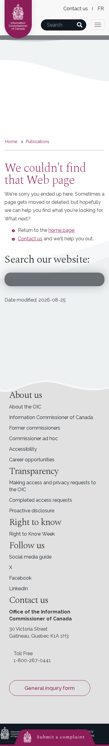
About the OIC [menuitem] (25, 407)
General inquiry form (50, 688)
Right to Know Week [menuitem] (32, 534)
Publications (37, 141)
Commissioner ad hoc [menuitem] (33, 438)
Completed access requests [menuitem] (40, 500)
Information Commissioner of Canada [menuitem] (51, 417)
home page (61, 230)
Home (11, 141)
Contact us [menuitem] (75, 8)
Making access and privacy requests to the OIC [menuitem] (52, 486)
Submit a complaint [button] (61, 737)
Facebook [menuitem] (20, 578)
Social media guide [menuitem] (30, 557)
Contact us (30, 239)
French (100, 8)
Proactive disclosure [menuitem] (31, 511)
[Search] (79, 24)
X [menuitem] (10, 567)
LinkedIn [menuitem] (18, 588)
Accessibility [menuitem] (23, 449)
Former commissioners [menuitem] (34, 428)
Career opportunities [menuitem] (31, 460)
